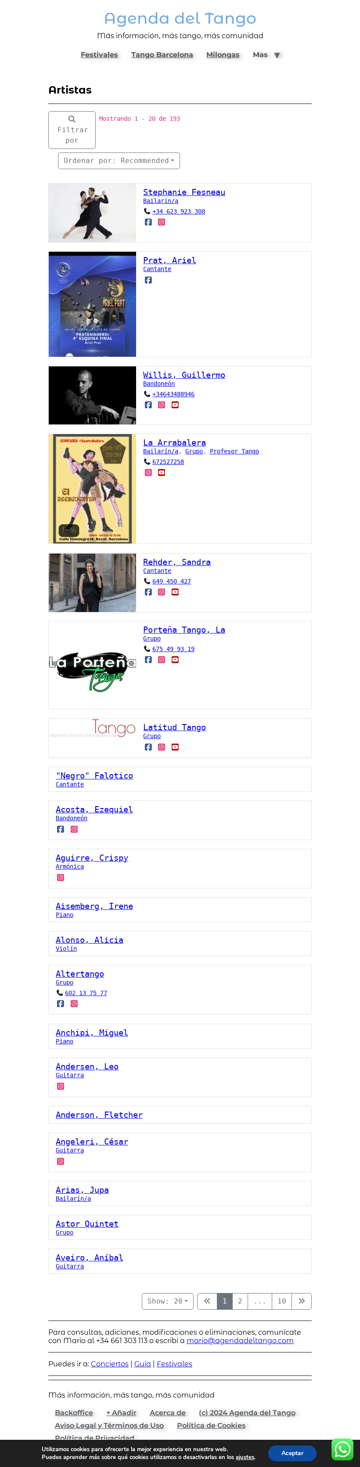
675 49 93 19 (173, 648)
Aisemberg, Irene (94, 906)
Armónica (70, 866)
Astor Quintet (87, 1224)
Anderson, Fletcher (99, 1115)
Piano (64, 914)
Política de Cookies (211, 1425)
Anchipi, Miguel (92, 1033)
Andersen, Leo (87, 1066)
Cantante (157, 268)
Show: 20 (165, 1301)
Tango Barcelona (162, 55)
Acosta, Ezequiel (94, 809)
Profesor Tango (234, 451)
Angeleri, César (92, 1142)
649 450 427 (171, 581)
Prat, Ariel (169, 260)
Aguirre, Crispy (92, 858)
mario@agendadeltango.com (240, 1341)
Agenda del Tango (180, 18)
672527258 (168, 461)
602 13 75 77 (86, 992)
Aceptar (292, 1453)
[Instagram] (162, 222)
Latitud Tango (174, 727)
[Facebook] (148, 222)
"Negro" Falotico (94, 776)
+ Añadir (121, 1413)
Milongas (223, 55)
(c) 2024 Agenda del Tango (247, 1413)
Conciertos (110, 1364)
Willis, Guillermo (184, 375)
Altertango (80, 974)
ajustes (245, 1457)
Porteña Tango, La (184, 630)
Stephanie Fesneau (184, 192)
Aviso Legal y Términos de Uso (109, 1425)
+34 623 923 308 (178, 211)
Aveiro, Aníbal (89, 1258)
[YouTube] (175, 405)
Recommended (116, 160)
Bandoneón (159, 383)
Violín (66, 948)
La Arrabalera (174, 443)
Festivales (99, 55)
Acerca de (168, 1413)
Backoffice (74, 1413)
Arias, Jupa (82, 1190)
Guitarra (70, 1075)
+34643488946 (173, 394)
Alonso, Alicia (89, 940)
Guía (142, 1364)
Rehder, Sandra (177, 562)
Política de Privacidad (94, 1438)
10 (281, 1301)
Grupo (194, 451)
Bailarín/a (160, 200)
